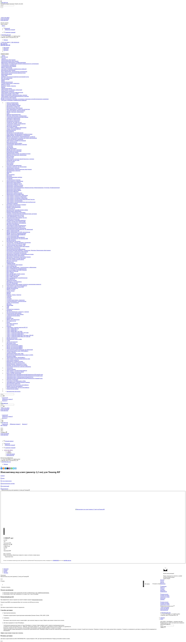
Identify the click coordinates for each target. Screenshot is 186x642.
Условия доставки (164, 595)
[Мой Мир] (5, 468)
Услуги (162, 581)
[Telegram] (16, 468)
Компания (162, 583)
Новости (162, 587)
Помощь (162, 599)
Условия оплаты (164, 594)
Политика (162, 598)
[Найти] (2, 7)
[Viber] (9, 468)
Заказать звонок (4, 54)
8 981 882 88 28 (4, 20)
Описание (6, 568)
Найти (162, 627)
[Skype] (14, 468)
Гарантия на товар (164, 596)
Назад (9, 451)
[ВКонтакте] (1, 468)
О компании (163, 586)
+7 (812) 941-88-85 (5, 42)
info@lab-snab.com (6, 34)
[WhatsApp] (11, 468)
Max (2, 43)
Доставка (5, 572)
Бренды (162, 582)
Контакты (162, 590)
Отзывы (5, 570)
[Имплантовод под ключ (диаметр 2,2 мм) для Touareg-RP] (91, 509)
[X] (7, 468)
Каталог (162, 579)
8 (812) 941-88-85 (5, 17)
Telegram (5, 39)
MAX (161, 619)
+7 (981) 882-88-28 (14, 42)
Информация (163, 591)
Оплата (5, 571)
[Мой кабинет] (1, 413)
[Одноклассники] (3, 468)
